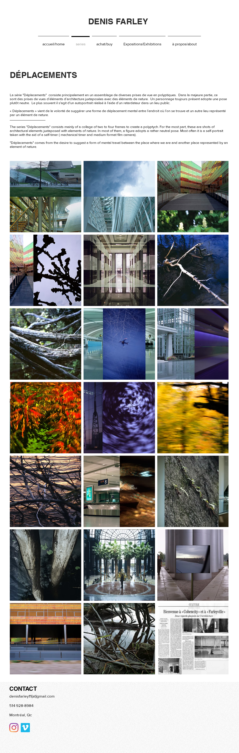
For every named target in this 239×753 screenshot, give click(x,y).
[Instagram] (13, 727)
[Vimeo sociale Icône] (25, 727)
